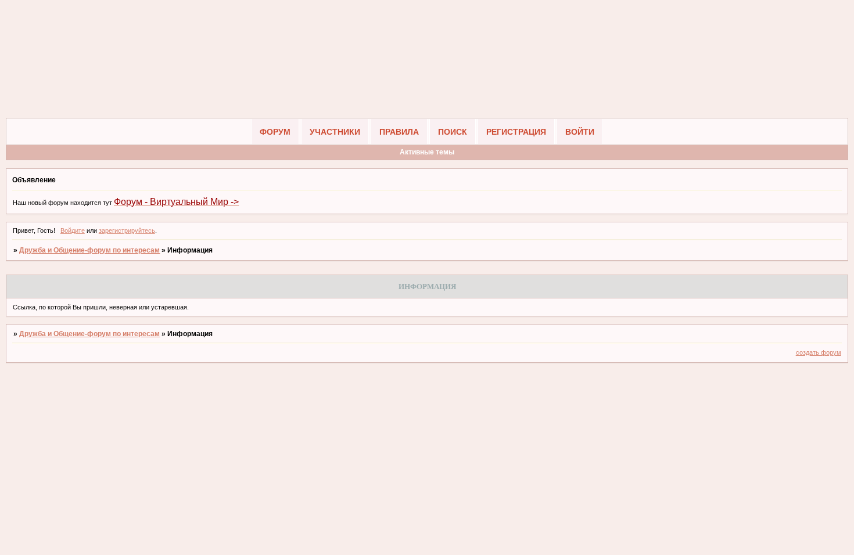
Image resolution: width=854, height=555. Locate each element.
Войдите (72, 230)
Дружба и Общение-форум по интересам (89, 250)
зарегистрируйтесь (127, 230)
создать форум (818, 352)
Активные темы (427, 152)
